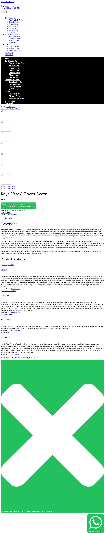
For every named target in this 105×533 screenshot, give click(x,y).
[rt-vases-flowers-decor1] (8, 188)
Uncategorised (10, 107)
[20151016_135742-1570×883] (6, 184)
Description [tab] (8, 218)
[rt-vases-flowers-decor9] (10, 109)
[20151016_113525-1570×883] (6, 173)
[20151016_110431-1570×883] (6, 152)
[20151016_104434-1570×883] (6, 119)
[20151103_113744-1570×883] (8, 186)
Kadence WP (33, 358)
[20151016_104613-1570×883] (6, 130)
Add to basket (6, 212)
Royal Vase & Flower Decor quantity (12, 210)
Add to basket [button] (15, 289)
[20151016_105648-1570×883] (6, 141)
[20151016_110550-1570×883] (6, 162)
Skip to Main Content (7, 2)
